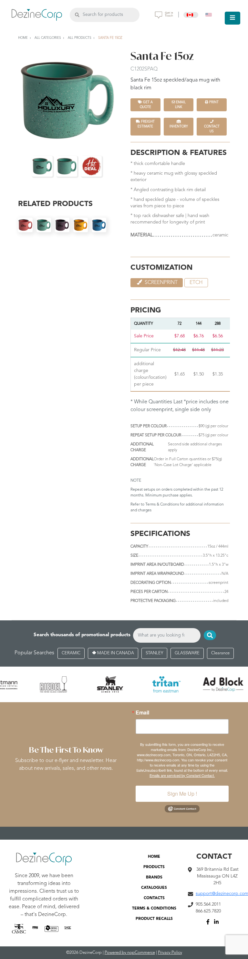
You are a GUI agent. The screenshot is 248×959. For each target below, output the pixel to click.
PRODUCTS (154, 867)
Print (213, 102)
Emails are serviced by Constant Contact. (182, 775)
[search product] (77, 14)
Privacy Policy (170, 953)
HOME (154, 857)
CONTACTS (154, 898)
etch (196, 282)
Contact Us (212, 129)
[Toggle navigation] (232, 18)
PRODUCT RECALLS (154, 919)
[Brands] (124, 684)
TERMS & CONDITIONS (154, 908)
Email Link (180, 105)
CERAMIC (71, 653)
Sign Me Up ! (182, 793)
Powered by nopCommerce (130, 953)
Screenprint (160, 282)
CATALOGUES (154, 888)
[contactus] (164, 14)
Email (142, 712)
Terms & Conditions (162, 505)
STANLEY (154, 653)
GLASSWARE (187, 653)
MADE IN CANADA (115, 653)
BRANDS (154, 877)
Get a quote (146, 105)
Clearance (220, 653)
